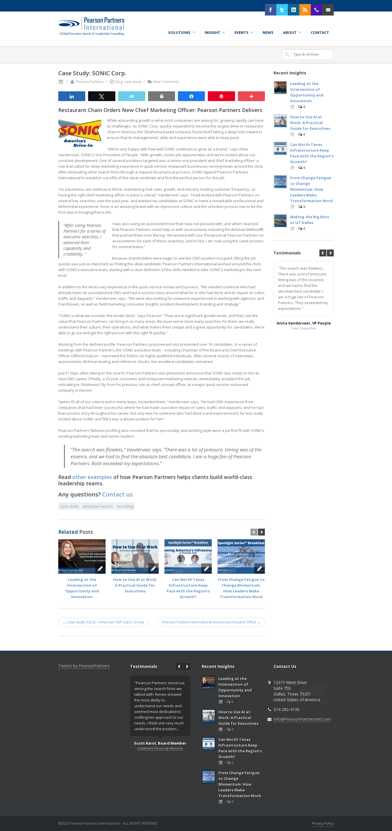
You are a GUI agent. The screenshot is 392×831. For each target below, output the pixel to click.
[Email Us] (328, 10)
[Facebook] (270, 10)
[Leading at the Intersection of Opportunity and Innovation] (82, 556)
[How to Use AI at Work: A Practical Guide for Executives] (135, 556)
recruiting (125, 506)
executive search (98, 506)
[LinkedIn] (293, 10)
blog (119, 81)
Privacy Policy (323, 823)
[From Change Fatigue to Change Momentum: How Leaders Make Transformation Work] (241, 556)
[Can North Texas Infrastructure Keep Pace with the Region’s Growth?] (188, 556)
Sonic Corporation (303, 328)
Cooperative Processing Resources (160, 748)
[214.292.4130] (316, 10)
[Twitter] (282, 10)
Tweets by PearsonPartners (84, 665)
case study (132, 81)
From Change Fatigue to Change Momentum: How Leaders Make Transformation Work (311, 189)
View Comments (166, 81)
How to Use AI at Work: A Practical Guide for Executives (135, 585)
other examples (92, 477)
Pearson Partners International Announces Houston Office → (211, 622)
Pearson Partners (90, 81)
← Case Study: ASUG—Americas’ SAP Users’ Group (103, 622)
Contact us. (118, 494)
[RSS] (305, 10)
